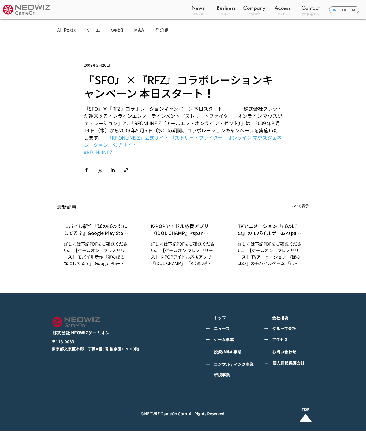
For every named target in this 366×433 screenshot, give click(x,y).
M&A (139, 30)
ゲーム (93, 30)
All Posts (66, 30)
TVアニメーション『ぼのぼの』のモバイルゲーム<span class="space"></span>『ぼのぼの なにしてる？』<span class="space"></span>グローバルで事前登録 (269, 229)
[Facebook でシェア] (86, 170)
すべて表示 (300, 205)
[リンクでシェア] (125, 170)
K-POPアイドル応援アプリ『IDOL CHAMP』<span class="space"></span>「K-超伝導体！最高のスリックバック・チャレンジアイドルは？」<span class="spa (182, 229)
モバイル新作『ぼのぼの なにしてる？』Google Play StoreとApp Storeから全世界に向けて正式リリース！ (96, 229)
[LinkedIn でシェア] (112, 170)
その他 (162, 30)
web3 (117, 30)
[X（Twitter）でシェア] (99, 170)
